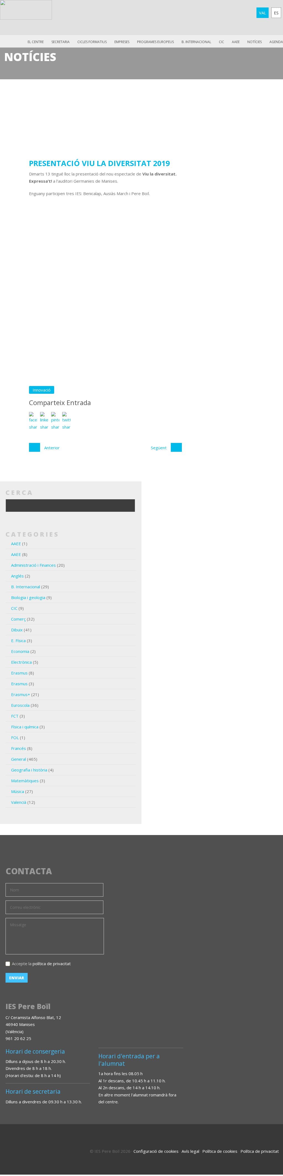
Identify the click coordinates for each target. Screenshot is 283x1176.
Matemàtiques (25, 780)
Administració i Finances (33, 565)
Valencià (18, 802)
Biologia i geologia (28, 597)
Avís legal (190, 1151)
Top (264, 1148)
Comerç (18, 619)
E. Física (18, 640)
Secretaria (60, 42)
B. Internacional (25, 586)
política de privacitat (52, 963)
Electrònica (21, 662)
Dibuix (17, 629)
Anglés (17, 576)
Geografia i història (29, 770)
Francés (18, 748)
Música (17, 791)
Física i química (24, 726)
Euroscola (20, 705)
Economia (20, 651)
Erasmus (19, 673)
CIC (221, 42)
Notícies (254, 42)
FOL (15, 737)
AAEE (236, 42)
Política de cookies (219, 1151)
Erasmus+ (20, 694)
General (18, 759)
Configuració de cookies (156, 1151)
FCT (15, 716)
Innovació (42, 390)
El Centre (36, 42)
